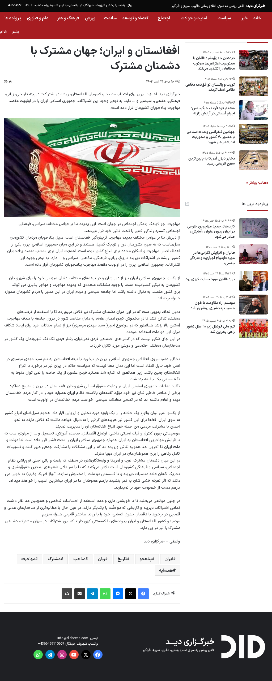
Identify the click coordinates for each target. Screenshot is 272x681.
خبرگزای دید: (255, 6)
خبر (244, 18)
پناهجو (145, 559)
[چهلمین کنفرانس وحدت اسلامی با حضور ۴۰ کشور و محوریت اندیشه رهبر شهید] (253, 134)
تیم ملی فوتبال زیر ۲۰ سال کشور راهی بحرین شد (210, 329)
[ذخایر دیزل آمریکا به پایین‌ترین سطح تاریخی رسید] (253, 160)
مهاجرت (28, 559)
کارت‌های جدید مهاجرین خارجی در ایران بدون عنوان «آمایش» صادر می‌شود (211, 232)
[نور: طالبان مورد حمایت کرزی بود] (253, 281)
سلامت (110, 18)
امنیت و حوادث (194, 18)
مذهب (79, 559)
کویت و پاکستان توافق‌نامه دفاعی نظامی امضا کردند (210, 87)
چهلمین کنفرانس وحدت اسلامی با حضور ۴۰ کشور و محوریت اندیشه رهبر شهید (211, 137)
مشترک (54, 559)
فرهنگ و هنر (68, 18)
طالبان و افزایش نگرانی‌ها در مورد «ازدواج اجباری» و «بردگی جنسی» (212, 258)
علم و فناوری (38, 18)
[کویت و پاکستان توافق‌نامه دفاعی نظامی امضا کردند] (253, 86)
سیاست (224, 18)
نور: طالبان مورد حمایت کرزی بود (210, 279)
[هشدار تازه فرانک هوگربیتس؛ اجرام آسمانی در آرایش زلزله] (253, 110)
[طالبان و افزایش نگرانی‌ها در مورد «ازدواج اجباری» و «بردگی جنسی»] (253, 254)
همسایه (166, 570)
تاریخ (122, 559)
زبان (101, 559)
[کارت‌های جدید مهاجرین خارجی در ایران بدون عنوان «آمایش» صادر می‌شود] (253, 228)
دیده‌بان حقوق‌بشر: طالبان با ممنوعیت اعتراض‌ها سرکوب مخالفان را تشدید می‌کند (214, 63)
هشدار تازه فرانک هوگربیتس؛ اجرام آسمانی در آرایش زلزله (213, 111)
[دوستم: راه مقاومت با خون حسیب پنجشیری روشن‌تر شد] (253, 304)
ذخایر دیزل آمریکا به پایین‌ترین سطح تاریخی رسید (211, 161)
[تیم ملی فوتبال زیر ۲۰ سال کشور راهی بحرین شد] (253, 328)
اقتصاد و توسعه (136, 18)
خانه (257, 18)
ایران (168, 559)
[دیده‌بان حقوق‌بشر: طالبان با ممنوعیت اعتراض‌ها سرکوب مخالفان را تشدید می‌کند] (253, 60)
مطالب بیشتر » (257, 183)
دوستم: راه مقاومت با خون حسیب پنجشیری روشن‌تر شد (212, 305)
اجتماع (164, 18)
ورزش (90, 18)
